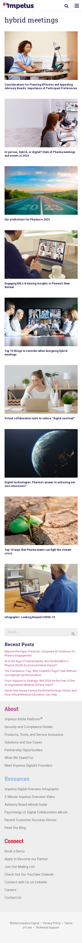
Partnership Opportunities (24, 750)
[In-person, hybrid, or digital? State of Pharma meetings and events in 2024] (41, 123)
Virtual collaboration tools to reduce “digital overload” (40, 418)
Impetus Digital (29, 923)
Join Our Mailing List (20, 867)
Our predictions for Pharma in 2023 (27, 219)
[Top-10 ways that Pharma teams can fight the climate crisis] (41, 520)
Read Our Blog (15, 828)
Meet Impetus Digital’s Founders (28, 765)
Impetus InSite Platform (23, 719)
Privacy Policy (52, 923)
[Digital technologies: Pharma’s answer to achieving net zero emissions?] (41, 453)
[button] (66, 6)
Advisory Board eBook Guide (26, 804)
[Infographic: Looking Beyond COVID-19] (41, 588)
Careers (10, 890)
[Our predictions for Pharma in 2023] (41, 190)
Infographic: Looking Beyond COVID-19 (30, 617)
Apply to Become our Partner (26, 859)
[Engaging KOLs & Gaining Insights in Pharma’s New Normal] (41, 254)
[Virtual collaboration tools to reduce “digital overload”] (41, 389)
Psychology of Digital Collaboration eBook (36, 812)
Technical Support (47, 927)
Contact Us (13, 898)
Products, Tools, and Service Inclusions (34, 735)
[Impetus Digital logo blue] (18, 5)
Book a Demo (15, 851)
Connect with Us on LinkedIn (26, 882)
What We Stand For (19, 758)
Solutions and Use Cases (23, 742)
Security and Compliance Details (29, 727)
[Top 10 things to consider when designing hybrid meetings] (41, 322)
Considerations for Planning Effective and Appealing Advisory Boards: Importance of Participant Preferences (41, 86)
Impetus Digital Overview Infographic (32, 789)
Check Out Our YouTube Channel (29, 874)
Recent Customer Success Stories (30, 820)
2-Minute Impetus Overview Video (30, 797)
